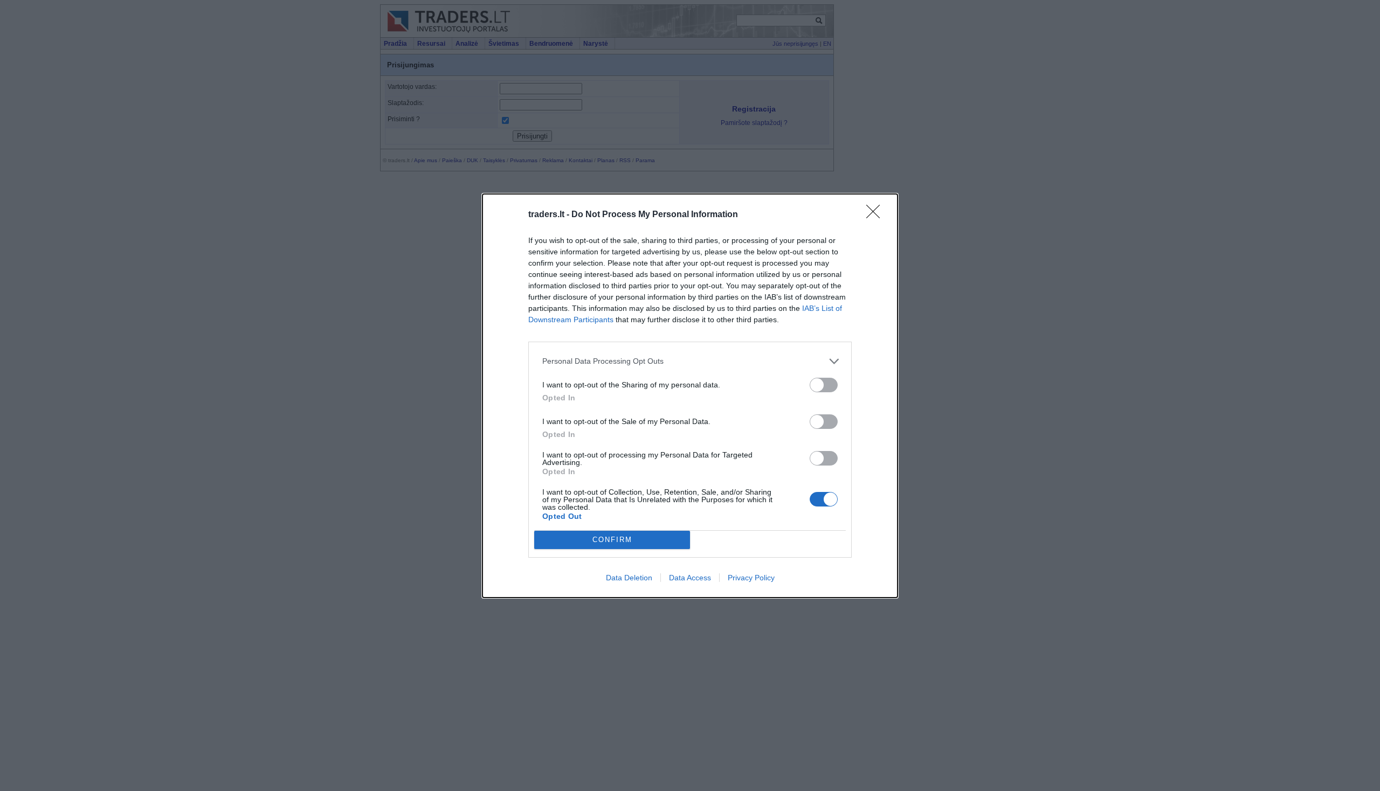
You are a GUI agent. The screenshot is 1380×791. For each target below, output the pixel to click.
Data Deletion (629, 577)
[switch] (824, 385)
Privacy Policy (751, 577)
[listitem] (690, 361)
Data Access (690, 577)
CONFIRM (612, 540)
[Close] (876, 215)
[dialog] (690, 396)
